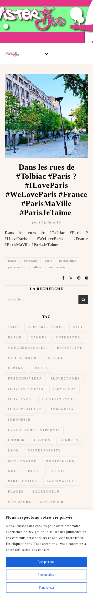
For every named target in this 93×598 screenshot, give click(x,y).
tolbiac (37, 267)
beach (15, 337)
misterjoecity (44, 450)
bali (78, 327)
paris (48, 260)
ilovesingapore (60, 399)
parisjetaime (67, 260)
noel (13, 471)
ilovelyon (64, 389)
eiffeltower (22, 358)
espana (16, 368)
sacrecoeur (46, 491)
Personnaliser (47, 574)
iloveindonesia (26, 389)
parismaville (16, 267)
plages (16, 491)
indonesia (62, 409)
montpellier (60, 460)
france (12, 260)
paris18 (57, 471)
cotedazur (68, 337)
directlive (70, 347)
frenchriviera (25, 378)
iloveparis (30, 260)
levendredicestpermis (34, 430)
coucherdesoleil (28, 347)
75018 (13, 327)
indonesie (19, 419)
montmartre (22, 460)
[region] (46, 553)
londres (69, 440)
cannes (39, 337)
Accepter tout (46, 562)
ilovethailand (25, 409)
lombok (16, 440)
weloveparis (57, 267)
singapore (19, 502)
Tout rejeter (46, 587)
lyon (13, 450)
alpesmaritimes (46, 327)
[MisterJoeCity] (46, 21)
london (42, 440)
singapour (52, 502)
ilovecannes (65, 378)
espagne (55, 358)
